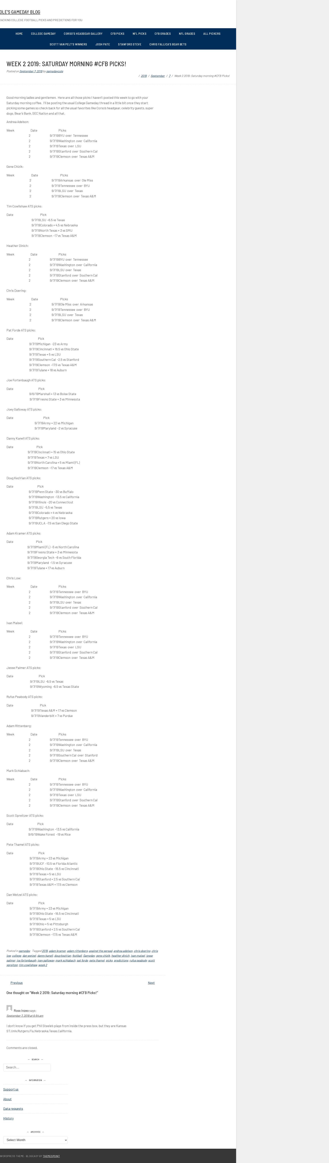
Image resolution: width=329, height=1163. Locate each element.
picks (109, 960)
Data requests (13, 1108)
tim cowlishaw (28, 965)
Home (19, 33)
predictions (121, 960)
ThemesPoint (51, 1156)
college (16, 955)
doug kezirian (62, 955)
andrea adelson (123, 950)
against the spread (100, 950)
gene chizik (103, 955)
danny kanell (45, 955)
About (7, 1099)
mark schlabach (65, 960)
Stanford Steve (129, 44)
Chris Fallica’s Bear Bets (168, 44)
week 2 (42, 965)
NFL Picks (140, 33)
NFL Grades (187, 33)
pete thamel (97, 960)
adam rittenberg (77, 950)
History (8, 1118)
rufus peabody (138, 960)
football (77, 955)
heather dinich (120, 955)
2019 (45, 950)
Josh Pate (102, 44)
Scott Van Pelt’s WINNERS (68, 44)
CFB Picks (118, 33)
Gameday (89, 955)
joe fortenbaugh (26, 960)
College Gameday (43, 33)
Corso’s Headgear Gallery (83, 33)
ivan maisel (138, 955)
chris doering (142, 950)
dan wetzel (29, 955)
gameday (24, 950)
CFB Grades (163, 33)
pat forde (82, 960)
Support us (10, 1089)
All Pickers (212, 33)
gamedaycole (54, 71)
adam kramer (57, 950)
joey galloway (46, 960)
